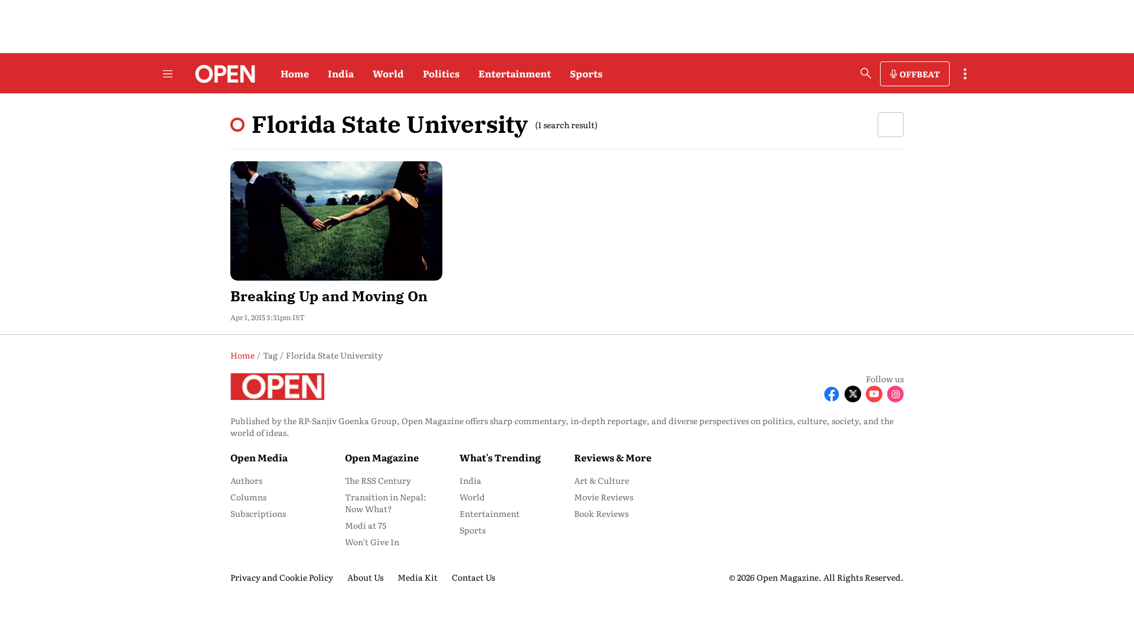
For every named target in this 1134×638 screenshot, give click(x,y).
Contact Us (473, 577)
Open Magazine (382, 457)
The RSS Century (378, 480)
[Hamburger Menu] (168, 74)
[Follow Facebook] (831, 394)
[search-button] (866, 73)
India (341, 73)
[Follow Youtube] (874, 394)
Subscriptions (258, 513)
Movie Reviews (603, 497)
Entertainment (514, 73)
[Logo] (222, 74)
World (388, 73)
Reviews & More (612, 457)
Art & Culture (601, 480)
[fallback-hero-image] (336, 221)
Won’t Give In (372, 542)
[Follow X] (853, 394)
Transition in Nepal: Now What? (385, 503)
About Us (365, 577)
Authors (246, 480)
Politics (441, 73)
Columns (248, 497)
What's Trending (500, 457)
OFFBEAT (920, 74)
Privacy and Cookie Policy (281, 577)
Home (295, 73)
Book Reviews (601, 513)
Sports (586, 73)
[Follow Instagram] (895, 394)
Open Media (259, 457)
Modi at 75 (365, 525)
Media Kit (417, 577)
